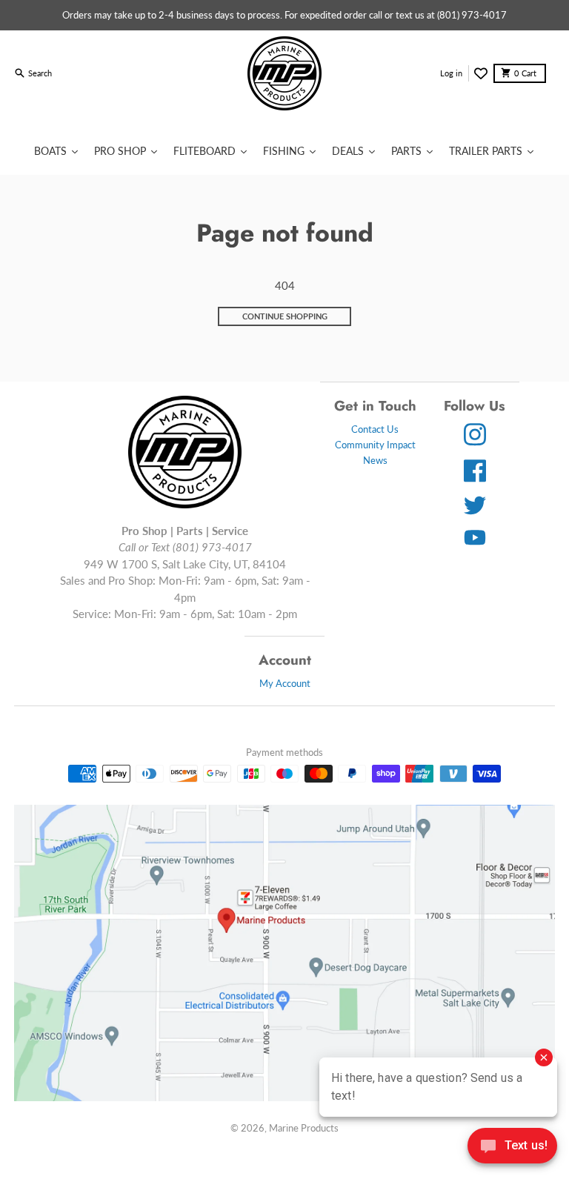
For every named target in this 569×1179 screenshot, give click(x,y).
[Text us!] (512, 1147)
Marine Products (304, 1128)
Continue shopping (284, 316)
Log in (451, 73)
